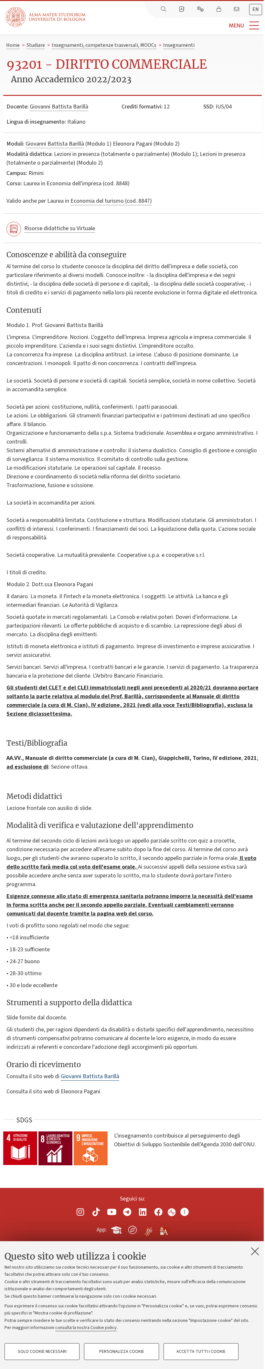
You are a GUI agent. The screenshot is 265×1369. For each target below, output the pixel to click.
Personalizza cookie (121, 1351)
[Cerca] (164, 9)
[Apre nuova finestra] (80, 1212)
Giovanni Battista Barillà (59, 107)
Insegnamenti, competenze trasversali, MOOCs (104, 45)
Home (13, 45)
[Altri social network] (184, 1212)
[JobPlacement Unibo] (148, 1228)
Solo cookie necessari (42, 1351)
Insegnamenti (179, 45)
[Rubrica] (182, 9)
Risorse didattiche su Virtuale (59, 228)
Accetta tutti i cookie (201, 1351)
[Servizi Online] (201, 9)
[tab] (255, 9)
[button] (175, 25)
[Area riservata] (219, 9)
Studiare (35, 45)
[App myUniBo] (117, 1228)
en (255, 9)
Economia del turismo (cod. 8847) (111, 201)
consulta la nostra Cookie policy (86, 1327)
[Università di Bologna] (46, 17)
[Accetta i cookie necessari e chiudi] (255, 1251)
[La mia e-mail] (237, 9)
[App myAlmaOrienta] (132, 1228)
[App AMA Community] (163, 1229)
